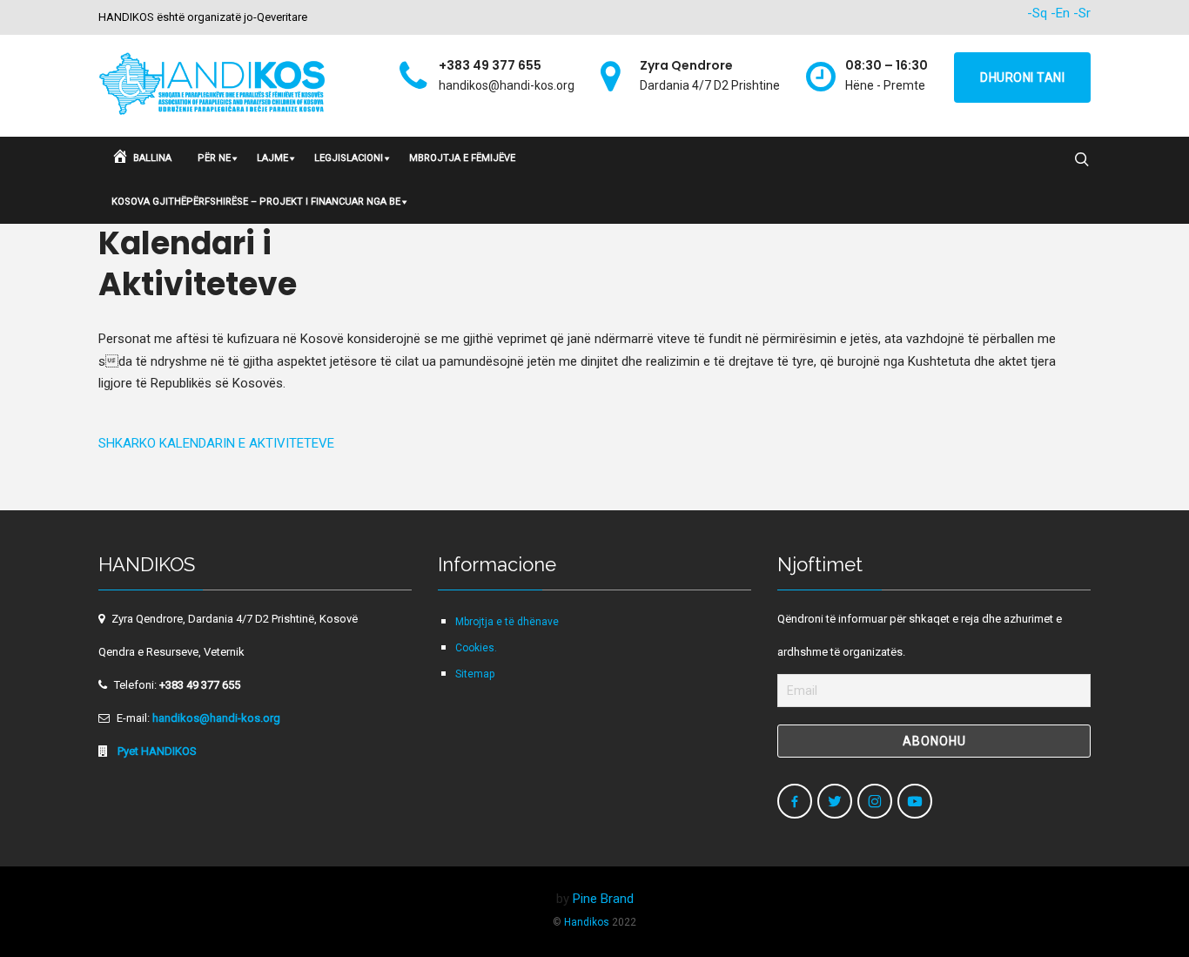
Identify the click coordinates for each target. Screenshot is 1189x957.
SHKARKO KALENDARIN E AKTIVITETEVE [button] (216, 443)
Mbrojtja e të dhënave (507, 622)
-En (1060, 13)
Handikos (586, 922)
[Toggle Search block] (1082, 161)
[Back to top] (1138, 906)
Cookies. (476, 648)
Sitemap (474, 674)
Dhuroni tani (1022, 77)
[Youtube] (914, 801)
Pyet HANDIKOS (156, 751)
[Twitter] (834, 801)
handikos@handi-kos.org (216, 717)
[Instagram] (874, 801)
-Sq (1037, 13)
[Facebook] (794, 801)
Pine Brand (603, 898)
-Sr (1082, 13)
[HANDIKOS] (212, 85)
